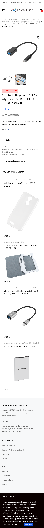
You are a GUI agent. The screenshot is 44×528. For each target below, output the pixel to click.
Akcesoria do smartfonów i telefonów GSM (25, 121)
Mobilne (16, 19)
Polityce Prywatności (14, 524)
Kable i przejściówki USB (25, 22)
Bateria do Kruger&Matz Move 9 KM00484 (19, 346)
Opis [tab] (8, 140)
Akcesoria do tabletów (11, 242)
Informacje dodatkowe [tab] (15, 161)
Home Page (6, 19)
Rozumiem (28, 524)
